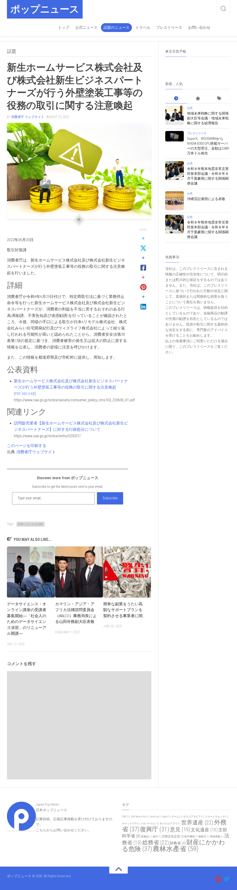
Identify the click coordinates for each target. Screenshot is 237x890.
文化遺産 (204, 830)
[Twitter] (227, 879)
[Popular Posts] (197, 98)
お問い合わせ (199, 27)
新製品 (146, 836)
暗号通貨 (191, 836)
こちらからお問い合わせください (62, 830)
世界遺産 (197, 822)
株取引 (204, 836)
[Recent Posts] (176, 98)
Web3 (166, 816)
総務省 (155, 842)
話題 (11, 51)
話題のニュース (116, 27)
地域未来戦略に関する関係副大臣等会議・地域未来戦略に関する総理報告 (208, 118)
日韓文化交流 (173, 836)
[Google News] (218, 879)
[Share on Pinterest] (143, 282)
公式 (190, 108)
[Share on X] (143, 243)
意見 (180, 829)
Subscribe (110, 498)
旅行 (157, 836)
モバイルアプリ (170, 823)
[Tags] (219, 98)
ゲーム (177, 816)
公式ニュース (86, 27)
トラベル (142, 27)
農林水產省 (176, 849)
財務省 (178, 843)
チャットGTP (131, 823)
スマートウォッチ (216, 816)
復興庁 (154, 829)
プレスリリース (169, 27)
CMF (126, 816)
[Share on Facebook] (143, 263)
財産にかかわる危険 (30, 524)
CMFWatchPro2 (140, 816)
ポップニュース (44, 9)
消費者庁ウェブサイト (36, 452)
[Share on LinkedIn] (143, 302)
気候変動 (217, 836)
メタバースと (149, 823)
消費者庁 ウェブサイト (27, 117)
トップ (63, 27)
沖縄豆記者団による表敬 (206, 199)
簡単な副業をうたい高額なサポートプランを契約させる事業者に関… (124, 610)
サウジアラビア (193, 816)
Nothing (156, 816)
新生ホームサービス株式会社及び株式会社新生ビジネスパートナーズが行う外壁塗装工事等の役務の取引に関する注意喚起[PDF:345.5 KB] (71, 387)
